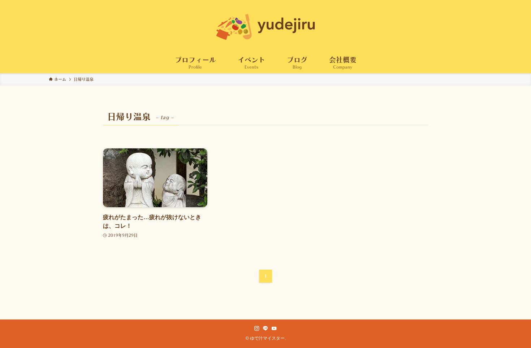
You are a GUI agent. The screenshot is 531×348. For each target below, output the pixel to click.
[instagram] (257, 328)
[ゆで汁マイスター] (265, 27)
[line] (265, 328)
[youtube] (274, 328)
